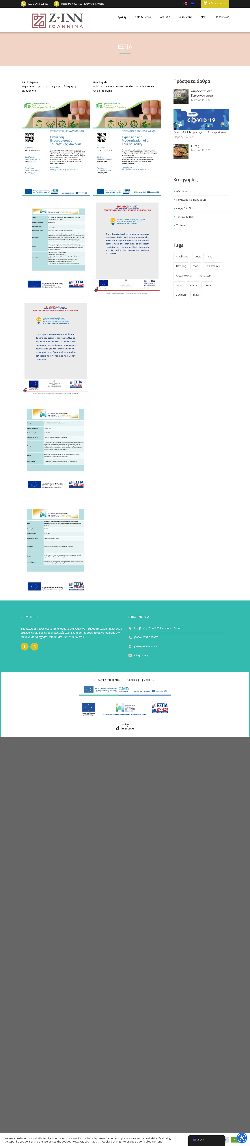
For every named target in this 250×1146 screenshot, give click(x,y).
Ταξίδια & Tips (185, 216)
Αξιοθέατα (182, 191)
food (195, 266)
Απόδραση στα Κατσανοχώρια (202, 93)
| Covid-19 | (149, 679)
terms (207, 285)
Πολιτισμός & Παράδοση (191, 199)
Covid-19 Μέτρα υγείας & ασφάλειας (200, 132)
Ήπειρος (181, 266)
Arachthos (182, 256)
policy (179, 285)
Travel (196, 294)
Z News (180, 225)
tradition (181, 294)
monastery (205, 275)
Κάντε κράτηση (218, 3)
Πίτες (195, 146)
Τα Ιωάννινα (212, 266)
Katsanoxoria (184, 275)
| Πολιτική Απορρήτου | (108, 679)
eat (210, 256)
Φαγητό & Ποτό (185, 208)
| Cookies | (132, 679)
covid (198, 256)
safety (193, 285)
